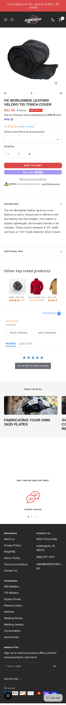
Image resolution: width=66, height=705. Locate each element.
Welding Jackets (14, 624)
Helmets (9, 611)
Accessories (11, 637)
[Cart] (60, 19)
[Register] (54, 666)
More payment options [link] (33, 179)
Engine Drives (12, 599)
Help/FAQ (9, 551)
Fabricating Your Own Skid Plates (27, 422)
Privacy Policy (12, 545)
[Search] (12, 19)
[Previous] (5, 93)
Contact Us (10, 570)
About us (9, 539)
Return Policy (12, 558)
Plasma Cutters (13, 605)
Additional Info (13, 251)
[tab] (18, 332)
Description (11, 204)
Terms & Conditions (16, 564)
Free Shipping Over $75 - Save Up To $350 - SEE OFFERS (33, 6)
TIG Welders (11, 592)
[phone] (53, 20)
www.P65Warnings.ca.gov (51, 184)
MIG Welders (11, 586)
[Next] (60, 93)
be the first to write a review (33, 365)
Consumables (12, 630)
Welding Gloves (13, 618)
